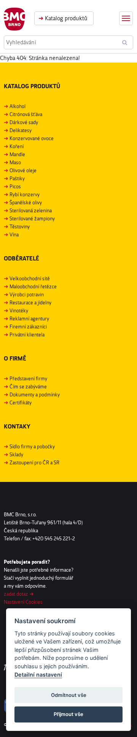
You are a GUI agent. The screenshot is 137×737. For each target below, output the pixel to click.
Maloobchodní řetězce (33, 286)
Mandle (17, 154)
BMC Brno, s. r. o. (14, 19)
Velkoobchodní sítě (30, 278)
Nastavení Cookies (23, 601)
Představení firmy (28, 378)
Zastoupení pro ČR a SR (34, 462)
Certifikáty (21, 402)
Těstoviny (20, 226)
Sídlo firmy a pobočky (32, 446)
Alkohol (17, 106)
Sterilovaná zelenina (31, 210)
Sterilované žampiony (32, 218)
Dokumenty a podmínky (35, 394)
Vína (14, 234)
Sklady (16, 454)
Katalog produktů (63, 18)
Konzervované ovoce (32, 138)
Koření (17, 146)
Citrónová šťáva (26, 114)
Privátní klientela (27, 334)
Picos (15, 186)
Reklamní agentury (29, 318)
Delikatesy (21, 130)
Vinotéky (19, 310)
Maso (15, 162)
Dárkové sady (24, 122)
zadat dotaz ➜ (19, 593)
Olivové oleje (23, 170)
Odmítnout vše (68, 695)
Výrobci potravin (27, 294)
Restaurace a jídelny (30, 302)
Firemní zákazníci (28, 326)
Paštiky (17, 178)
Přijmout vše (68, 714)
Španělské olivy (26, 202)
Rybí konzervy (25, 194)
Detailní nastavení (38, 674)
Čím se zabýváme (28, 386)
